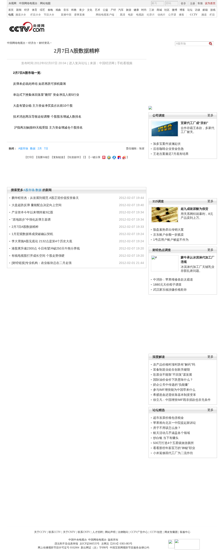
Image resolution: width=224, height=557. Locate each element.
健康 (136, 9)
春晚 (50, 9)
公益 (105, 9)
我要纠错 (42, 157)
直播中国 (66, 14)
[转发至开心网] (103, 157)
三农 (151, 9)
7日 (46, 148)
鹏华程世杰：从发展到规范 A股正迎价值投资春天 (45, 198)
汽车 (121, 9)
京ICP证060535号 (90, 543)
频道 (204, 14)
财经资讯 (44, 42)
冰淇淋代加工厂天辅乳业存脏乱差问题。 (197, 268)
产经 (113, 9)
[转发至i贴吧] (119, 157)
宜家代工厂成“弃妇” (194, 123)
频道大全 (21, 14)
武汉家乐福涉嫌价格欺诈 (170, 289)
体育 (34, 9)
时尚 (144, 9)
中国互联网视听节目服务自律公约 (129, 547)
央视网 (12, 3)
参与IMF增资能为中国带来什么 (174, 389)
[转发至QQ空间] (108, 157)
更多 (210, 115)
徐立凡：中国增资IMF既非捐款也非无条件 (182, 399)
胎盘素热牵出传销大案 (168, 229)
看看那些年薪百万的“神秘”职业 (174, 448)
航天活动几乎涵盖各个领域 (171, 433)
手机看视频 (124, 63)
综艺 (42, 9)
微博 (174, 9)
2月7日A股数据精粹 (25, 226)
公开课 (172, 14)
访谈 (197, 9)
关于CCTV (40, 532)
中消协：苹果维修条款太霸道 (173, 279)
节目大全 (49, 14)
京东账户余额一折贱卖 (168, 234)
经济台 (32, 42)
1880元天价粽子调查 (167, 284)
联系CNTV (84, 532)
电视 (11, 14)
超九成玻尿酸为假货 (194, 208)
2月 (40, 148)
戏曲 (58, 9)
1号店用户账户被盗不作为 (171, 239)
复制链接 (58, 157)
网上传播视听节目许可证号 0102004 (58, 547)
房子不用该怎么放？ (167, 428)
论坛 (189, 9)
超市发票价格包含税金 (168, 417)
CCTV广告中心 (139, 532)
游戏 (212, 9)
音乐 (66, 9)
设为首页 (210, 3)
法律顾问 (123, 532)
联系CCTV (55, 532)
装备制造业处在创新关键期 (171, 369)
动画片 (161, 14)
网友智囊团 (171, 532)
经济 (26, 9)
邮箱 (205, 9)
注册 (192, 3)
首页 (11, 9)
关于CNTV (69, 532)
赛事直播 (79, 14)
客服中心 (185, 532)
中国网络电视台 (28, 3)
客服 (200, 3)
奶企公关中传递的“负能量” (171, 384)
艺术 (97, 9)
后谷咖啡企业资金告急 (168, 148)
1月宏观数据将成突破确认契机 (32, 234)
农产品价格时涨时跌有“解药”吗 (174, 364)
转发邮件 (74, 157)
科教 (74, 9)
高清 (122, 14)
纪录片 (151, 14)
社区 (167, 9)
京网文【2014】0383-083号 (116, 543)
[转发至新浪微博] (123, 157)
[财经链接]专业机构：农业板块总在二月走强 (42, 263)
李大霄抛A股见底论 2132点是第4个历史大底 (42, 241)
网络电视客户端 (105, 14)
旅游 (128, 9)
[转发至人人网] (113, 157)
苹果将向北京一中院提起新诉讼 (174, 422)
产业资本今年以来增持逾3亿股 (32, 212)
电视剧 (140, 14)
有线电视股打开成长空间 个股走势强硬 (38, 255)
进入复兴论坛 (78, 63)
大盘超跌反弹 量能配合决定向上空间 (36, 205)
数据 (32, 148)
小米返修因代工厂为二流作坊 (173, 453)
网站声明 (110, 532)
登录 (183, 3)
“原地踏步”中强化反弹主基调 (31, 219)
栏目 (212, 14)
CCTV (194, 14)
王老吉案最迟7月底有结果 (171, 154)
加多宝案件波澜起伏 (167, 143)
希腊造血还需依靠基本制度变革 (174, 394)
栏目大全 (35, 14)
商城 (159, 9)
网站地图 (45, 3)
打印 (29, 157)
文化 (89, 9)
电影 (130, 14)
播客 (181, 14)
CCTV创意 (156, 532)
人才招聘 (97, 532)
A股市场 (23, 148)
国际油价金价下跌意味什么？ (173, 379)
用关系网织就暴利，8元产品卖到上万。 (197, 215)
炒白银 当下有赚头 (165, 438)
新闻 (18, 9)
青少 (81, 9)
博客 (182, 9)
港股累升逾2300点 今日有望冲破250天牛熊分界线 (46, 248)
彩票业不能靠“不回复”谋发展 (172, 374)
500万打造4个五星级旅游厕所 (173, 443)
